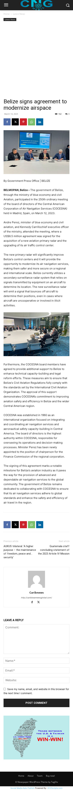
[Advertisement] (36, 60)
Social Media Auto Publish (22, 788)
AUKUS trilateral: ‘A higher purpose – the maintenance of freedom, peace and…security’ (20, 552)
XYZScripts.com (55, 788)
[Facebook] (7, 121)
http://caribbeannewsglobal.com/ (36, 597)
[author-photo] (36, 587)
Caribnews (36, 592)
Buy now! (50, 775)
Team (40, 775)
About (30, 775)
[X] (15, 121)
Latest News (19, 13)
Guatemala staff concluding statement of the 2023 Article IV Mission (53, 550)
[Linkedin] (39, 121)
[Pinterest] (23, 121)
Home (7, 13)
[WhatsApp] (31, 121)
